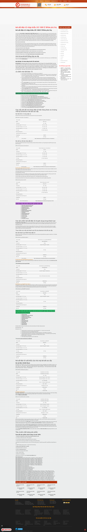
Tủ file (54, 522)
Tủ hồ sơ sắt (55, 521)
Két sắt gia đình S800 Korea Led (31, 495)
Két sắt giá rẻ (65, 510)
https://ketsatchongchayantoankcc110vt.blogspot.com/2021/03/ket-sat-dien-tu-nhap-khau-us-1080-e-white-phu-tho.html (35, 476)
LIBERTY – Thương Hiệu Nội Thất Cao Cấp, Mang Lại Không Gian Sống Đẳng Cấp (66, 69)
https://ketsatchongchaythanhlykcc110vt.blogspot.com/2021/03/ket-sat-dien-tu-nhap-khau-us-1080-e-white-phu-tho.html (35, 477)
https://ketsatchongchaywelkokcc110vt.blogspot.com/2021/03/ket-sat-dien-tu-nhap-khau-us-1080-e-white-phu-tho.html (34, 478)
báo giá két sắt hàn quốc (25, 213)
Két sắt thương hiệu (57, 511)
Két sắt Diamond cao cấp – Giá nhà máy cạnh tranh (66, 79)
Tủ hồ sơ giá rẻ (37, 523)
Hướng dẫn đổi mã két (55, 1)
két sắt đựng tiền (24, 209)
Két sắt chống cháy (66, 511)
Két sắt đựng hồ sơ (28, 513)
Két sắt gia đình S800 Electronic (51, 495)
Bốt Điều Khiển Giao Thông (64, 33)
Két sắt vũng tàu (56, 509)
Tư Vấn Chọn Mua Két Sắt (39, 512)
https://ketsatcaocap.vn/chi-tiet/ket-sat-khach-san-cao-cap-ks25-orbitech (44, 258)
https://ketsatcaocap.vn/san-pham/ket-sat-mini (35, 54)
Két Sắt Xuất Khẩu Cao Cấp (64, 31)
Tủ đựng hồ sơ (27, 523)
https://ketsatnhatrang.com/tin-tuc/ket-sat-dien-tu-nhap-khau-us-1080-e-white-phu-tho (29, 457)
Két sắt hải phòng (28, 509)
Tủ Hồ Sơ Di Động (37, 524)
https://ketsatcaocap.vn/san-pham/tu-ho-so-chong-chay (37, 101)
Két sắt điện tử (18, 510)
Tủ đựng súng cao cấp (64, 49)
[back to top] (85, 530)
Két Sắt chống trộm (47, 513)
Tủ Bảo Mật (62, 51)
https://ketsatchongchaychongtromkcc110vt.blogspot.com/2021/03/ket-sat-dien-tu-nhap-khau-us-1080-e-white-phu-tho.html (35, 475)
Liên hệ (69, 1)
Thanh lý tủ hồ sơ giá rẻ (19, 524)
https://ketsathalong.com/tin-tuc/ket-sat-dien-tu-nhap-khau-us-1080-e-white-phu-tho (29, 464)
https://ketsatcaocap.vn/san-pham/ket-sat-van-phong (36, 100)
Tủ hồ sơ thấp (27, 521)
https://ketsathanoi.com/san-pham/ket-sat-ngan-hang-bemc (25, 467)
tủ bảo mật (23, 319)
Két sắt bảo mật (37, 511)
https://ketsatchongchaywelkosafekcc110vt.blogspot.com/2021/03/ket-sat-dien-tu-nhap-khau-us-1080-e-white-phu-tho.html (35, 479)
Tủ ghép (36, 522)
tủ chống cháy (24, 322)
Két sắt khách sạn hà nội (48, 509)
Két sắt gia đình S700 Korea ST (31, 488)
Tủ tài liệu (45, 521)
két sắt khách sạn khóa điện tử (21, 222)
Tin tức (61, 1)
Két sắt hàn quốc (56, 510)
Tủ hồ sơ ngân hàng (57, 523)
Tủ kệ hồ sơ (65, 524)
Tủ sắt (64, 522)
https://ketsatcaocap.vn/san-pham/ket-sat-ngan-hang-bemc (40, 98)
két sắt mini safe (24, 215)
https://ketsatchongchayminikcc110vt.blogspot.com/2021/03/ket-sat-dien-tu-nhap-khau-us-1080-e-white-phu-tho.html (34, 474)
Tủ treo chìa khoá (66, 521)
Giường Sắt (62, 55)
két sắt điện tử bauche (25, 218)
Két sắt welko (46, 510)
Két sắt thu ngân (18, 512)
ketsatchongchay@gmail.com (31, 455)
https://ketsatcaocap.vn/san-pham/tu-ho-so (35, 99)
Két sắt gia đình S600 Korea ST (20, 488)
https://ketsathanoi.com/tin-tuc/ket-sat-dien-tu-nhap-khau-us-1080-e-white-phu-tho (29, 458)
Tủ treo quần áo (27, 522)
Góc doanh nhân (47, 1)
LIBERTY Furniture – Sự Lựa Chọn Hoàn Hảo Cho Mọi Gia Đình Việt (65, 72)
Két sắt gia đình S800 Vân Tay (20, 495)
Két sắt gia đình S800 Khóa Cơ (41, 495)
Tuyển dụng (65, 1)
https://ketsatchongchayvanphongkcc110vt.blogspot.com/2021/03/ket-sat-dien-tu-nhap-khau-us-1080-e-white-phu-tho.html (35, 471)
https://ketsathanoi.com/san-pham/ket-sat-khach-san (24, 466)
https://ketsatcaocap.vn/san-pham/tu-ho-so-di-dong (35, 107)
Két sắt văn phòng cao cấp (20, 513)
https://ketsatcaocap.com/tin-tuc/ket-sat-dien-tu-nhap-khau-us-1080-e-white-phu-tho (29, 459)
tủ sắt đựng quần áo (25, 318)
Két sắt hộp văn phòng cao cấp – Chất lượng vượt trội (66, 75)
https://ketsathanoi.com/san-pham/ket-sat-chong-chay (24, 468)
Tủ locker (45, 522)
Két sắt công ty (27, 511)
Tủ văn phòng (65, 523)
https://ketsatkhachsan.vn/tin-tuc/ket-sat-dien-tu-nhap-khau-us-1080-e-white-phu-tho (29, 462)
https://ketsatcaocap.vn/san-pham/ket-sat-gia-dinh (35, 102)
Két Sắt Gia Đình (63, 62)
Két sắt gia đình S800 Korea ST (41, 488)
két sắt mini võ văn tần (25, 211)
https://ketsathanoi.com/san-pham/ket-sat (22, 465)
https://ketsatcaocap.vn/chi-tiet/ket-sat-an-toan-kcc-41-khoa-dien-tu (44, 138)
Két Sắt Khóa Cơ (46, 512)
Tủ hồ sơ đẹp (18, 521)
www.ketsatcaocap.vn (22, 449)
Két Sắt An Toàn (63, 46)
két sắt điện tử (24, 217)
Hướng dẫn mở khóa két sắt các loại (27, 205)
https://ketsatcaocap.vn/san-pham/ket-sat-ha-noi (33, 105)
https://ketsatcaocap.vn (33, 95)
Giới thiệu (36, 1)
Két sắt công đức (28, 512)
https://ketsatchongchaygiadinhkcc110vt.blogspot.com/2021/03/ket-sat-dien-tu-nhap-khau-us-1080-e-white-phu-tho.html (35, 470)
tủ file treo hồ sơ (24, 324)
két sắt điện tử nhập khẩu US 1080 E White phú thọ (29, 33)
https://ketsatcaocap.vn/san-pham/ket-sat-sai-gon (34, 104)
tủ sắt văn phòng (24, 314)
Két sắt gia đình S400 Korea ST (51, 488)
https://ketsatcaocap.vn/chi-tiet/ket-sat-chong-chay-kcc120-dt (45, 200)
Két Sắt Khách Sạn (63, 44)
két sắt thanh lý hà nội (25, 207)
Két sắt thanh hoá (66, 509)
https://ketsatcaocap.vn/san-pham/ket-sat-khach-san (39, 97)
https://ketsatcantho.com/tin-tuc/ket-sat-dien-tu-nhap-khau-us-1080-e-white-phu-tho (29, 461)
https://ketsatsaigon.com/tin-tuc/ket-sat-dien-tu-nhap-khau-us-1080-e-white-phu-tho (29, 460)
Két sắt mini (62, 53)
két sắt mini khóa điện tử (25, 208)
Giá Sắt (55, 524)
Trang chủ (42, 1)
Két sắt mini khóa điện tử (64, 60)
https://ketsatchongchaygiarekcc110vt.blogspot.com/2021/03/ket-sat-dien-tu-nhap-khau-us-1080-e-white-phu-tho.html (34, 472)
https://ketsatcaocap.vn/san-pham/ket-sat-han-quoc (35, 103)
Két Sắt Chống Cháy (63, 37)
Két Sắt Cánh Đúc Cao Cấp (64, 42)
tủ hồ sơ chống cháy (25, 320)
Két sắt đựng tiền (37, 510)
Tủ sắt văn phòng (37, 521)
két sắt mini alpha (24, 216)
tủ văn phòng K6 (24, 323)
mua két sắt (23, 212)
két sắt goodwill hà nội (25, 214)
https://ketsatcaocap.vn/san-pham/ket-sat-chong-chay (37, 52)
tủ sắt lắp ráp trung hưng (26, 316)
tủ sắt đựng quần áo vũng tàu (26, 317)
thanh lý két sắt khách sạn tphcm (27, 206)
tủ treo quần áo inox (25, 321)
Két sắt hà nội (27, 510)
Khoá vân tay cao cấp (57, 513)
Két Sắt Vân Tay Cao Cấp (64, 40)
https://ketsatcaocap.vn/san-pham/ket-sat (36, 50)
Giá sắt (17, 522)
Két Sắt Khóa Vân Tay (57, 512)
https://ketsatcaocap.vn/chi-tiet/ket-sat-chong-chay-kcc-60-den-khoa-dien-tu (45, 166)
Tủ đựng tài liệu (18, 523)
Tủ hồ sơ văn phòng (47, 523)
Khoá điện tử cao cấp (66, 513)
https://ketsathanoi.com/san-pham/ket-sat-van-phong (24, 469)
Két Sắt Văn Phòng (63, 35)
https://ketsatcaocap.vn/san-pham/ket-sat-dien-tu (38, 49)
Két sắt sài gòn (18, 509)
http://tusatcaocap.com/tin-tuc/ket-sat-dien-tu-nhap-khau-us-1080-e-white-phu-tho (29, 463)
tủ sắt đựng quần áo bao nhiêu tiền (27, 315)
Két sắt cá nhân (46, 511)
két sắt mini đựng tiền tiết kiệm (26, 210)
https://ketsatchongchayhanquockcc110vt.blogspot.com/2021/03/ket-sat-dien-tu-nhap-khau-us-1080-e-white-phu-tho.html (35, 473)
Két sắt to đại (18, 511)
